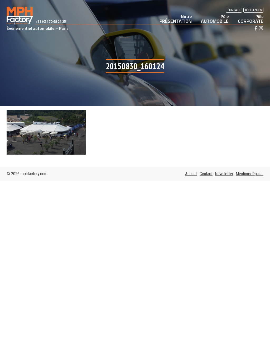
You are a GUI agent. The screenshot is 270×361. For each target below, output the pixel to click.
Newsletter (224, 173)
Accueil (191, 173)
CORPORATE (250, 19)
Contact (234, 10)
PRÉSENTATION (176, 19)
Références (253, 10)
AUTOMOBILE (215, 19)
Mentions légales (249, 173)
